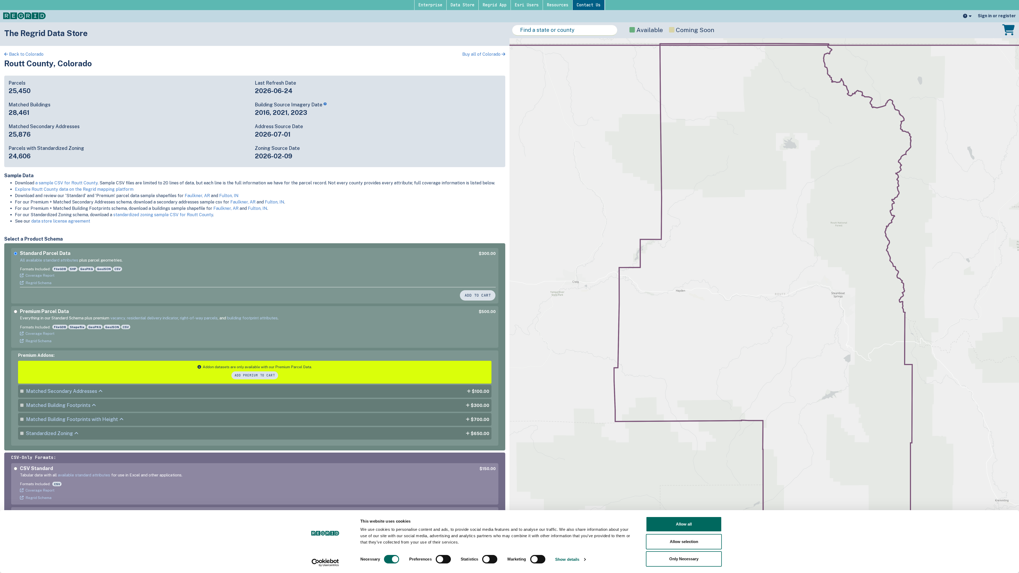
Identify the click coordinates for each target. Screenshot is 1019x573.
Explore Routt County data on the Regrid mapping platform (74, 189)
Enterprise (430, 5)
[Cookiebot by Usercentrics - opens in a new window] (325, 563)
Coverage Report (39, 275)
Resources (557, 5)
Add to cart (478, 295)
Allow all (684, 524)
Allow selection (684, 541)
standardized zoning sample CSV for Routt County (163, 214)
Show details (567, 559)
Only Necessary (683, 559)
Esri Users (527, 5)
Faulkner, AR (197, 195)
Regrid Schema (38, 283)
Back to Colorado (26, 54)
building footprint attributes (252, 318)
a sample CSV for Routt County (66, 182)
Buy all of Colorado (482, 54)
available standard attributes (84, 475)
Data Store (462, 5)
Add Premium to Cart (255, 375)
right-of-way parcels (199, 318)
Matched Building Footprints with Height (72, 419)
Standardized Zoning (49, 433)
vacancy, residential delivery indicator (144, 318)
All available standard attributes (49, 260)
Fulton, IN (229, 195)
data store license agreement (60, 221)
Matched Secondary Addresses (61, 391)
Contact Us (589, 5)
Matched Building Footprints (58, 405)
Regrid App (495, 5)
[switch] (443, 559)
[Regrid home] (24, 15)
